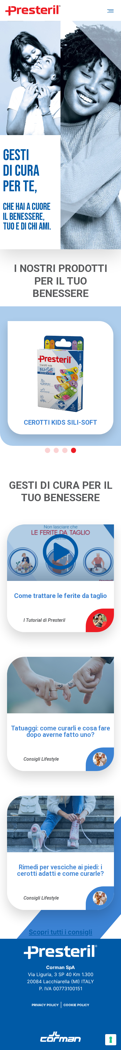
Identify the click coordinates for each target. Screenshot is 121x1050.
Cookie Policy (76, 1005)
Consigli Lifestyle (41, 759)
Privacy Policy (45, 1005)
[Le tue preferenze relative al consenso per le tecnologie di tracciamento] (110, 1039)
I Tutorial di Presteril (44, 620)
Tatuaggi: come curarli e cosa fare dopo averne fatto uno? (60, 731)
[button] (110, 10)
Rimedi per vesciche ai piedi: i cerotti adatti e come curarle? (60, 870)
